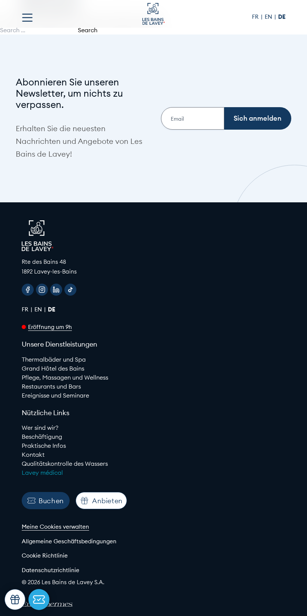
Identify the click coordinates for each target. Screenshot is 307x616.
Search (87, 30)
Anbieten (107, 500)
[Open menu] (27, 17)
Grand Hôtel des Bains (53, 368)
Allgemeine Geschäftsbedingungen (69, 541)
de (281, 16)
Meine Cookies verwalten (55, 526)
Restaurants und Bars (51, 386)
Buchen (51, 500)
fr (256, 16)
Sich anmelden (258, 118)
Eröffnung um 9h (50, 326)
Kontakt (33, 454)
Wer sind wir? (40, 427)
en (269, 16)
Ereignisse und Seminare (55, 395)
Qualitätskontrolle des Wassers (65, 463)
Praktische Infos (44, 445)
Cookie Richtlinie (45, 555)
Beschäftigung (42, 436)
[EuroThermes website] (53, 605)
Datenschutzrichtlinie (50, 570)
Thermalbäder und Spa (54, 359)
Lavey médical (42, 472)
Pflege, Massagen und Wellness (65, 377)
